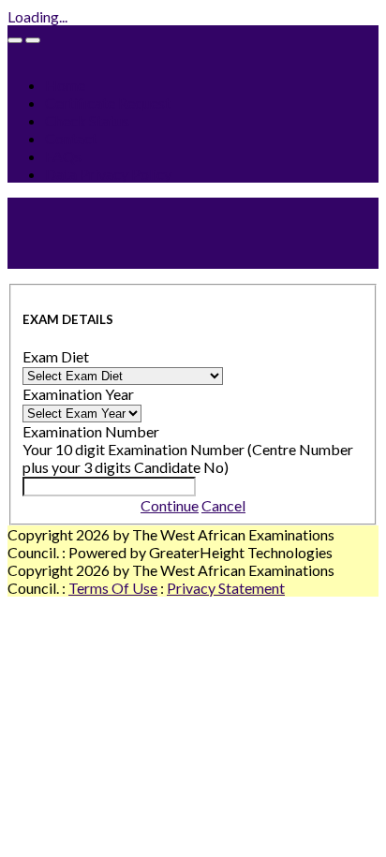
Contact (71, 138)
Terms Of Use (112, 588)
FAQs (63, 156)
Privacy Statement (226, 588)
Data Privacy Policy (108, 174)
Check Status (87, 120)
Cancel (223, 505)
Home (65, 85)
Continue (170, 505)
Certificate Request (108, 102)
